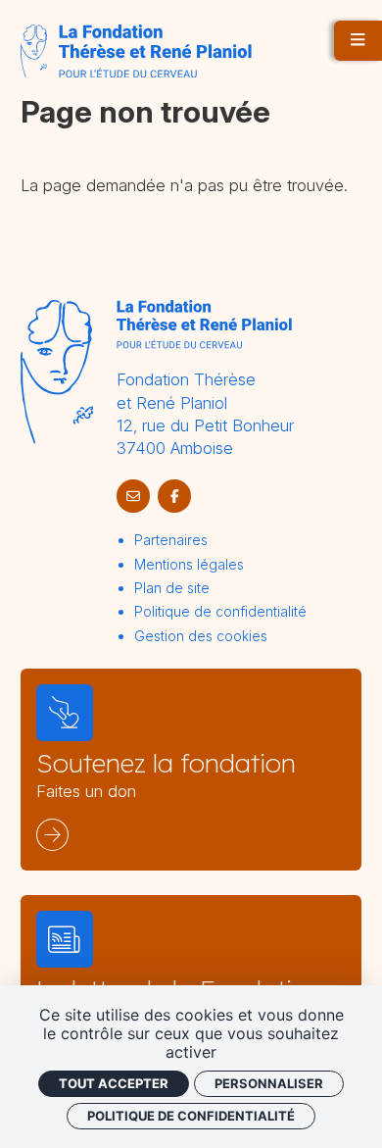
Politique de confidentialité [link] (191, 1115)
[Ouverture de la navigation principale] (358, 41)
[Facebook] (174, 496)
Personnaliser (269, 1083)
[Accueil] (136, 51)
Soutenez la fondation (166, 763)
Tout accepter (113, 1083)
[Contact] (133, 496)
